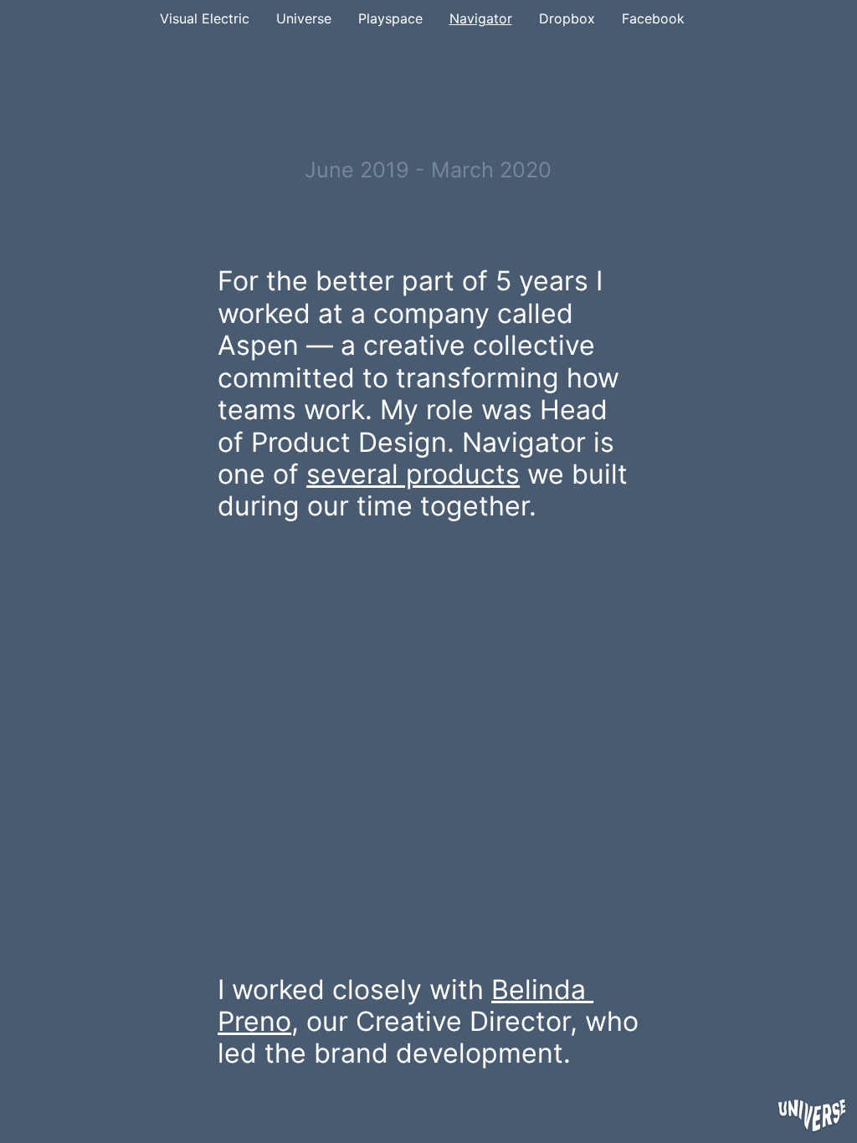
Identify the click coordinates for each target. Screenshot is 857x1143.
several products (413, 474)
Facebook (653, 18)
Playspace (390, 18)
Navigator (480, 18)
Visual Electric (204, 18)
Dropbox (567, 18)
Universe (303, 18)
